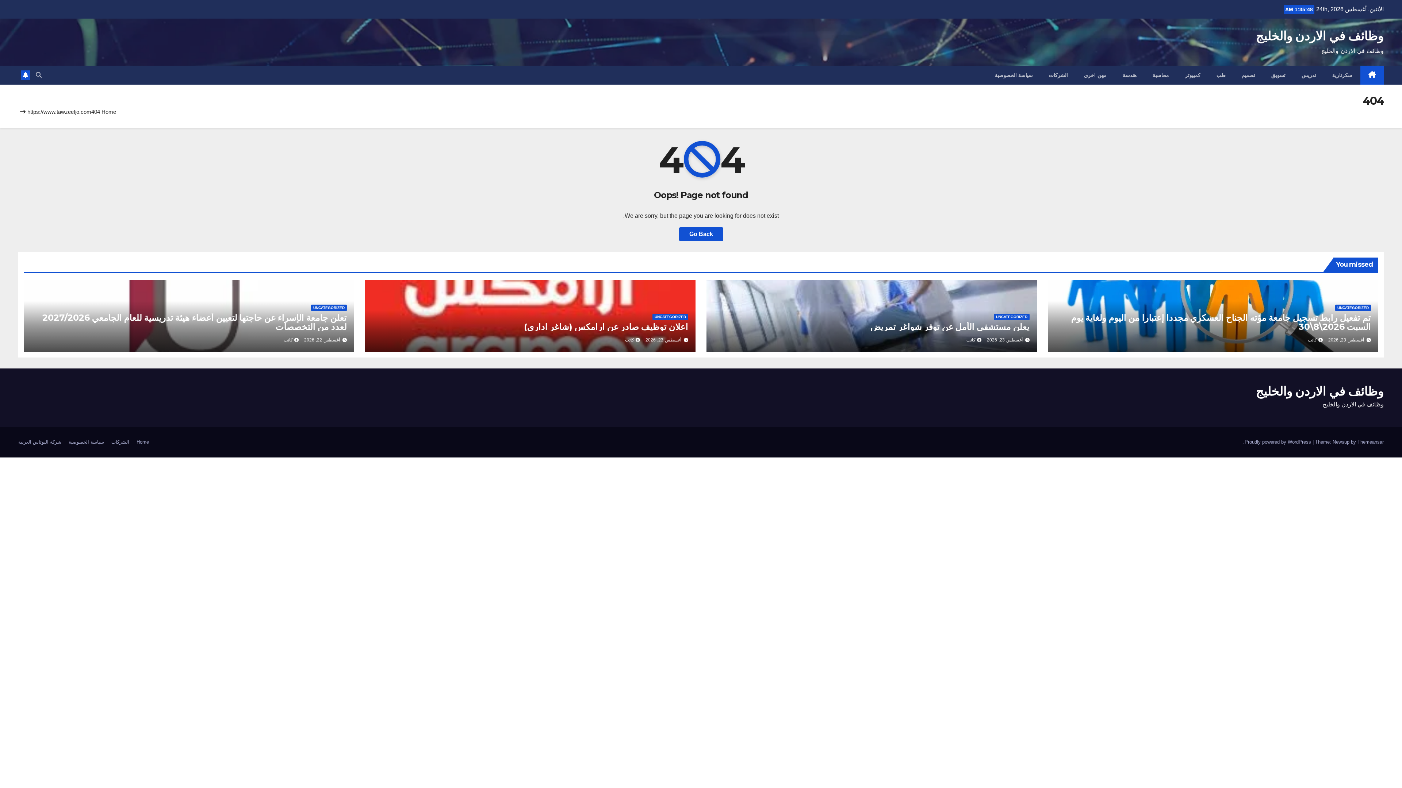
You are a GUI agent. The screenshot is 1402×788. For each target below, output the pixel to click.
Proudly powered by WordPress (1279, 442)
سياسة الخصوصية (1014, 75)
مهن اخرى (1095, 75)
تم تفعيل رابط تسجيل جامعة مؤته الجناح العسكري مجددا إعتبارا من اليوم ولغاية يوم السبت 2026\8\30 (1221, 322)
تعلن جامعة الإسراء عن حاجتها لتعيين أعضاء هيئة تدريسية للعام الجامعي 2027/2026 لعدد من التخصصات (194, 322)
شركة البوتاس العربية (39, 442)
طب (1221, 75)
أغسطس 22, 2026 (322, 340)
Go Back (701, 234)
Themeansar (1370, 442)
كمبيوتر (1192, 75)
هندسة (1130, 75)
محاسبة (1161, 75)
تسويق (1278, 75)
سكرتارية (1342, 75)
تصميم (1248, 75)
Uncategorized (1353, 308)
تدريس (1309, 75)
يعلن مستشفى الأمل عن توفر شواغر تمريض (950, 326)
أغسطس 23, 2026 (1346, 340)
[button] (39, 75)
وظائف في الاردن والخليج (1320, 35)
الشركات (1058, 75)
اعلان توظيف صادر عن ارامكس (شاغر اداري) (606, 326)
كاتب (1312, 340)
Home (108, 112)
